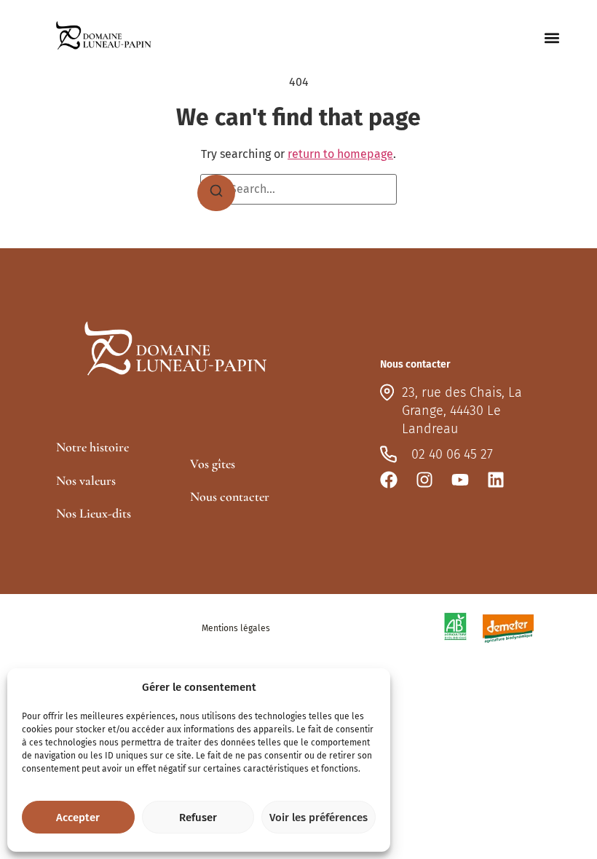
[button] (552, 38)
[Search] (216, 193)
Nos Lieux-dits (93, 513)
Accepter (78, 817)
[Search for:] (298, 189)
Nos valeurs (86, 480)
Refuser (198, 817)
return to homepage (340, 154)
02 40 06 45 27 (452, 454)
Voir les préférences (318, 817)
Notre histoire (92, 447)
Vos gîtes (212, 464)
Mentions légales (236, 628)
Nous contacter (229, 496)
